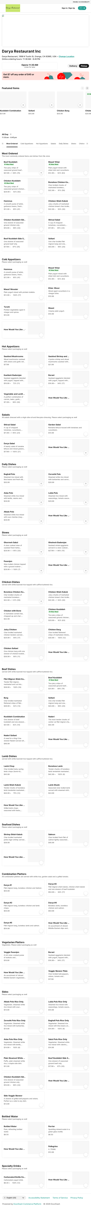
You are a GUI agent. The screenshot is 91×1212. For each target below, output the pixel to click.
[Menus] (11, 134)
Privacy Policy (77, 1198)
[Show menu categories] (3, 144)
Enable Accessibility (81, 2)
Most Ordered (12, 144)
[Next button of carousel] (87, 88)
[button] (13, 103)
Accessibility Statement (39, 1198)
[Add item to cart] (23, 105)
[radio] (73, 66)
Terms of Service (60, 1198)
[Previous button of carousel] (82, 88)
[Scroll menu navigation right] (87, 144)
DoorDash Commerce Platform (27, 1204)
